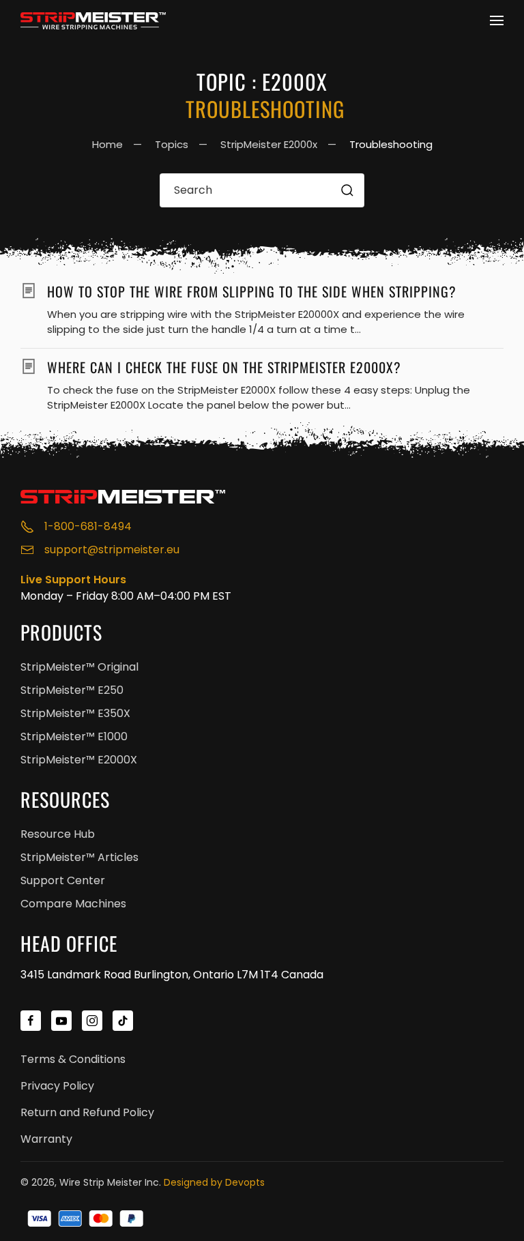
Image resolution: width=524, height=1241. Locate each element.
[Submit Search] (347, 190)
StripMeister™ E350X (75, 713)
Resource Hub (57, 834)
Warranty (46, 1139)
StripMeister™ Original (79, 667)
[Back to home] (95, 20)
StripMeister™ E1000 (74, 736)
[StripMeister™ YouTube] (61, 1020)
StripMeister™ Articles (79, 857)
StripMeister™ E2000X (78, 760)
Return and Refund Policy (87, 1112)
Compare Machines (73, 903)
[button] (497, 20)
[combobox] (262, 190)
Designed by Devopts (214, 1182)
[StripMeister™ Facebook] (30, 1020)
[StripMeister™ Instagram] (92, 1020)
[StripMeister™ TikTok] (123, 1020)
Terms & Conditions (73, 1059)
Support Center (62, 880)
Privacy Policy (57, 1086)
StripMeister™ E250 (71, 690)
